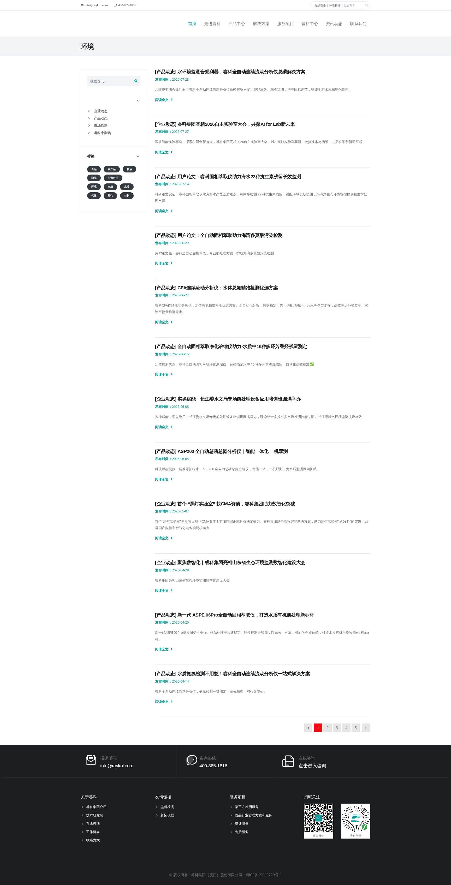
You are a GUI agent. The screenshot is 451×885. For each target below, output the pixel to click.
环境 (94, 186)
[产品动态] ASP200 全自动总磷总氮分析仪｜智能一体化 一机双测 (221, 451)
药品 (94, 178)
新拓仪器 (167, 815)
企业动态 (100, 111)
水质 (126, 186)
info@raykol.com (96, 5)
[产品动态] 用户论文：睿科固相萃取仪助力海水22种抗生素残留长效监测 (228, 176)
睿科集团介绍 (96, 806)
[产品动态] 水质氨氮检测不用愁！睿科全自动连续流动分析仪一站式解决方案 (232, 673)
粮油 (129, 169)
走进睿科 (212, 23)
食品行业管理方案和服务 (253, 815)
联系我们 (358, 23)
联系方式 (93, 840)
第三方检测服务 (247, 806)
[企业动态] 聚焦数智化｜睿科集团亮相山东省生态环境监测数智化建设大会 (230, 562)
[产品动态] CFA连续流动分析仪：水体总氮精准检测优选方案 (216, 287)
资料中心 (309, 23)
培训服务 (241, 823)
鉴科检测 (167, 806)
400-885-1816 (127, 5)
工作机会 (93, 831)
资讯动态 (334, 23)
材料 (126, 195)
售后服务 (241, 831)
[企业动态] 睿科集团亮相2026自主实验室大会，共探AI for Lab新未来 (225, 124)
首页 (192, 23)
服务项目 (285, 23)
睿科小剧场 (102, 132)
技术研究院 (94, 815)
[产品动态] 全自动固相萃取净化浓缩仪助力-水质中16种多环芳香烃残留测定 (231, 346)
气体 (94, 195)
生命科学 (113, 178)
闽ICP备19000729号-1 (263, 874)
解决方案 (261, 23)
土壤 (110, 186)
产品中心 (236, 23)
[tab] (114, 100)
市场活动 (100, 125)
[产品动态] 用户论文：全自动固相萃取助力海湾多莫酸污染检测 (218, 235)
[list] (90, 111)
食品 (94, 169)
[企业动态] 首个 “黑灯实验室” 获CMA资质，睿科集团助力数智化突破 (225, 503)
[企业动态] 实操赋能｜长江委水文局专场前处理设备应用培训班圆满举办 (228, 399)
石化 (110, 195)
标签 (90, 156)
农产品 (112, 169)
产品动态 (100, 118)
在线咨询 (93, 823)
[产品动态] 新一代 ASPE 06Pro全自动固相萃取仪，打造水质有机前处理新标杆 (234, 615)
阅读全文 (162, 99)
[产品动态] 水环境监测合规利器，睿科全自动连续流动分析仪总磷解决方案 (230, 71)
